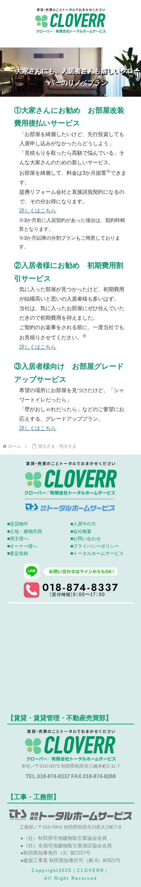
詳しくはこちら (37, 210)
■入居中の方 (83, 523)
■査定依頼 (17, 553)
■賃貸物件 (17, 523)
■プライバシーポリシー (94, 546)
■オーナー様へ (22, 546)
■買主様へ (17, 538)
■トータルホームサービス (97, 553)
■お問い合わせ (85, 538)
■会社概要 (80, 531)
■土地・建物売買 (24, 531)
